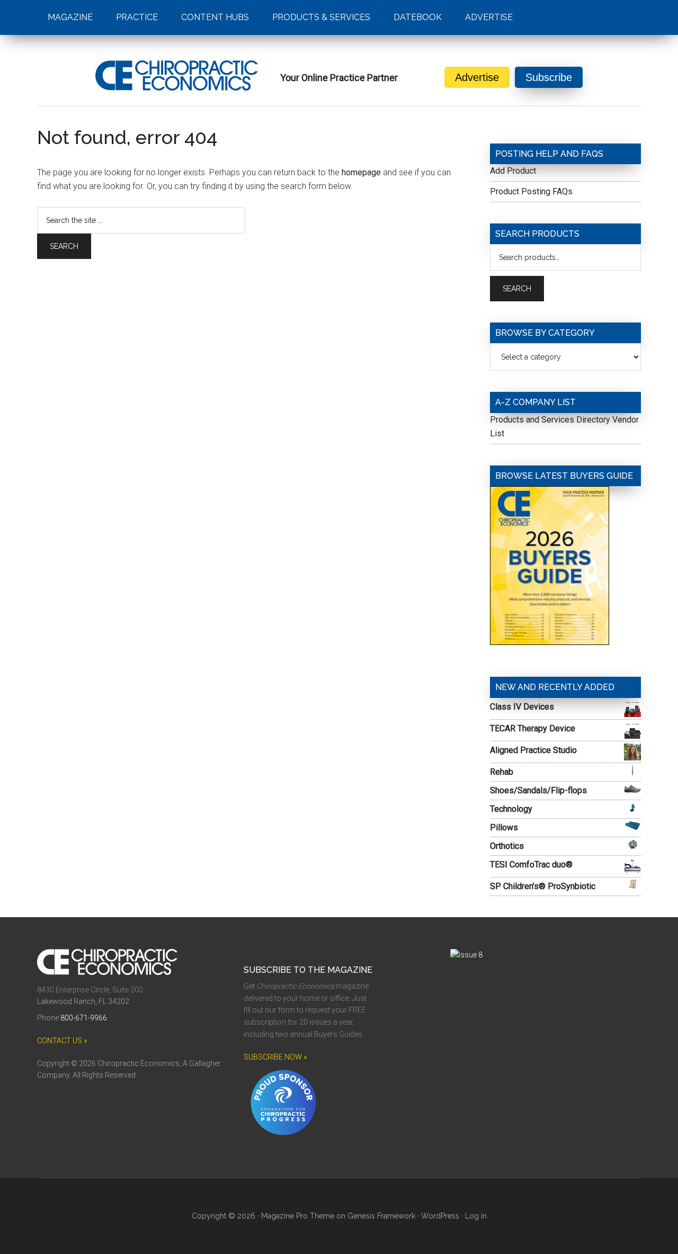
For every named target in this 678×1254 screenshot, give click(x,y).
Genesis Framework (381, 1216)
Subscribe (548, 77)
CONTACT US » (62, 1040)
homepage (361, 172)
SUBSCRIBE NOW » (275, 1057)
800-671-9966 (83, 1018)
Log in (476, 1216)
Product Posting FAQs (531, 191)
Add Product (513, 171)
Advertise (477, 77)
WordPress (440, 1216)
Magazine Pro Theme (297, 1216)
